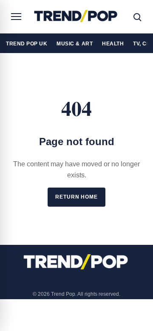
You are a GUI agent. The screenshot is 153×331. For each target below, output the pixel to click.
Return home (76, 197)
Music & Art (75, 43)
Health (113, 43)
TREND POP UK (26, 43)
